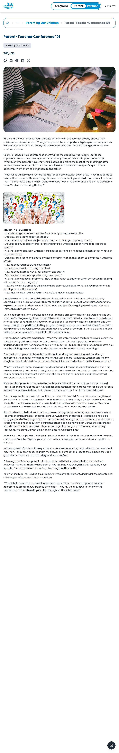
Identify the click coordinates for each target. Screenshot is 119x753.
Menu (107, 6)
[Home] (8, 23)
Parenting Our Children (42, 23)
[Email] (11, 60)
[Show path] (17, 23)
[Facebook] (17, 60)
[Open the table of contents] (111, 745)
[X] (28, 60)
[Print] (5, 60)
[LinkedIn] (22, 60)
